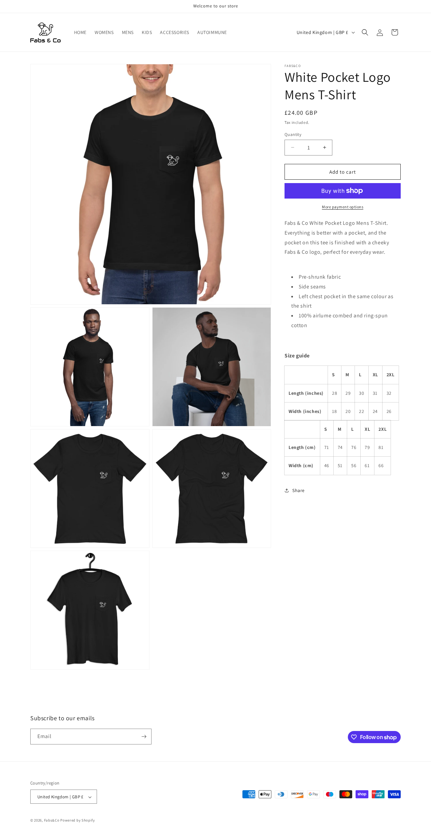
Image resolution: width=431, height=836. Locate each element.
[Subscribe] (143, 736)
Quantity (293, 134)
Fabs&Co (52, 820)
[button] (365, 32)
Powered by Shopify (77, 820)
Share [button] (298, 490)
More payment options (342, 206)
